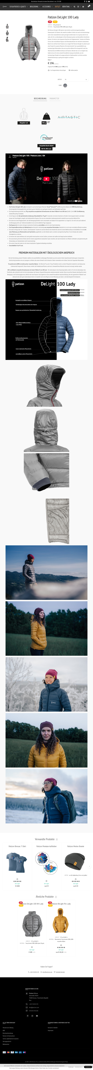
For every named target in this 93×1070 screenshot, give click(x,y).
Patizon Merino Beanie (75, 846)
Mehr (49, 60)
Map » (30, 1000)
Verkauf (55, 21)
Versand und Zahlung (8, 1028)
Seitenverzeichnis (43, 1062)
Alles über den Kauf (9, 1023)
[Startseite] (5, 7)
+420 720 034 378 (34, 972)
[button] (88, 7)
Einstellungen (52, 1062)
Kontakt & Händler (53, 1028)
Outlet (57, 6)
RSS (48, 1062)
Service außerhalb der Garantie (11, 1039)
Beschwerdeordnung (8, 1033)
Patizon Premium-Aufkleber (46, 846)
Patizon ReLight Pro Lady (61, 903)
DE (79, 7)
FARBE (60, 85)
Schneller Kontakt (60, 972)
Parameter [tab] (54, 98)
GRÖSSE (60, 79)
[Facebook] (27, 1015)
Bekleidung (34, 7)
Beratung (66, 6)
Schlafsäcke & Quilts (18, 6)
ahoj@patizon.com (47, 972)
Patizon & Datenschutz (9, 1036)
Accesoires (46, 6)
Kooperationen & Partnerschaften (59, 1023)
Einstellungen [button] (71, 1067)
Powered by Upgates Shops (62, 1062)
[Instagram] (32, 1015)
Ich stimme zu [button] (88, 1067)
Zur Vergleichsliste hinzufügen (58, 70)
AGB (4, 1030)
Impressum (50, 1030)
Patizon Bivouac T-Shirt (17, 846)
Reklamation (6, 1044)
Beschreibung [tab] (40, 98)
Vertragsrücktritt (7, 1041)
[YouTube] (37, 1015)
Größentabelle (74, 70)
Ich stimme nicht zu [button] (79, 1067)
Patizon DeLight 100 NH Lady (32, 903)
